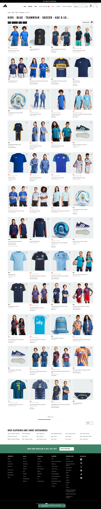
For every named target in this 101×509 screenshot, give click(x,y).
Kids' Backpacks (26, 433)
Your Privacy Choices (40, 503)
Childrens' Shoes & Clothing (12, 436)
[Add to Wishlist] (26, 27)
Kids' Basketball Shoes (56, 433)
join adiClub (95, 3)
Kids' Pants (53, 439)
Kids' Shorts (68, 436)
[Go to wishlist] (93, 6)
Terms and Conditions (60, 503)
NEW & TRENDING (67, 6)
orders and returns (84, 3)
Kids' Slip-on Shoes (84, 433)
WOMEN (30, 6)
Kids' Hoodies (40, 436)
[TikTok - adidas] (86, 474)
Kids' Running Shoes (70, 433)
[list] (45, 23)
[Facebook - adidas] (86, 459)
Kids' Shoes (25, 436)
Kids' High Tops (40, 433)
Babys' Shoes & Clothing (14, 439)
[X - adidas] (86, 467)
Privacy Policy (52, 503)
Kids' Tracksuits (84, 439)
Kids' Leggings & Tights (86, 436)
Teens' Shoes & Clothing (13, 433)
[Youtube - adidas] (86, 478)
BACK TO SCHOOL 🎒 (44, 6)
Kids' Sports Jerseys (41, 439)
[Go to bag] (96, 6)
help (79, 3)
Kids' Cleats (54, 436)
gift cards (90, 3)
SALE (53, 6)
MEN (25, 6)
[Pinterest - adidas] (86, 471)
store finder (75, 3)
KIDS (35, 6)
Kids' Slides (68, 439)
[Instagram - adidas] (86, 463)
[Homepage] (5, 6)
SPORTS (58, 6)
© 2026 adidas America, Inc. (50, 507)
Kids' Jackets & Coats (27, 439)
